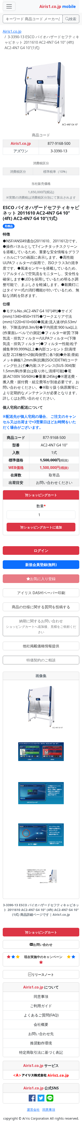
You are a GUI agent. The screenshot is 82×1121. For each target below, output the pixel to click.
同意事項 (41, 996)
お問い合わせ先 (41, 1033)
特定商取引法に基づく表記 (41, 1052)
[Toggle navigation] (9, 6)
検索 (72, 18)
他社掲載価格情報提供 (41, 645)
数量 (41, 505)
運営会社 (33, 1109)
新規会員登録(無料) (41, 564)
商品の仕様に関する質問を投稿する (41, 606)
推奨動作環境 (41, 1043)
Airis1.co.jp (12, 31)
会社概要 (41, 1024)
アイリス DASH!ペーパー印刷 (41, 592)
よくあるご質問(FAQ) (41, 1015)
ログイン (41, 550)
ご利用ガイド (41, 1005)
